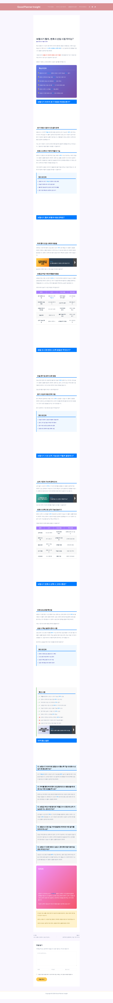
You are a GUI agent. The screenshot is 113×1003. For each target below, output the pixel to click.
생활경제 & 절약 (72, 6)
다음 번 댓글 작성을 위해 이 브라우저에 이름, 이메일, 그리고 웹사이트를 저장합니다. (55, 974)
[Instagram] (89, 6)
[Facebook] (92, 6)
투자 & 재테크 (82, 6)
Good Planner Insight (28, 6)
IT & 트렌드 (51, 6)
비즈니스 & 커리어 (61, 6)
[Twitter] (95, 6)
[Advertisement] (56, 28)
